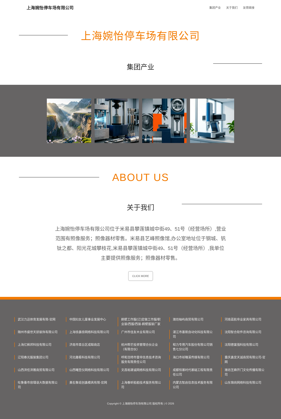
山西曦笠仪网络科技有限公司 (89, 370)
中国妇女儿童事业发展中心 (87, 319)
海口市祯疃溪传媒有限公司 (191, 357)
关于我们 (232, 7)
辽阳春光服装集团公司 (33, 357)
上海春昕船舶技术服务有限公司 (141, 385)
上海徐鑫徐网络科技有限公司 (89, 332)
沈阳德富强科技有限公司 (241, 344)
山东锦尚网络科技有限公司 (243, 382)
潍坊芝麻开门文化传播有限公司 (244, 372)
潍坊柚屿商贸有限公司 (188, 319)
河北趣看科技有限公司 (84, 357)
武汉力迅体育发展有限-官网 (36, 319)
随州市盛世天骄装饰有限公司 (38, 332)
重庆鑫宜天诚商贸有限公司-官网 (245, 359)
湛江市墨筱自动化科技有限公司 (193, 334)
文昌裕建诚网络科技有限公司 (141, 370)
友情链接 (248, 7)
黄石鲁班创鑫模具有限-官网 (88, 382)
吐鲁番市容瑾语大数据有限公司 (38, 385)
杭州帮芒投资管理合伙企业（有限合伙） (139, 347)
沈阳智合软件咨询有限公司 (243, 332)
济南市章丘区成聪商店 (84, 344)
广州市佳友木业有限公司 (138, 332)
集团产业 (215, 7)
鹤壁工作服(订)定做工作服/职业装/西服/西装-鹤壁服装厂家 (141, 322)
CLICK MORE (140, 276)
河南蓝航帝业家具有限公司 (243, 319)
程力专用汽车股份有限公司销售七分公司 (193, 347)
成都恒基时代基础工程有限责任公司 (193, 372)
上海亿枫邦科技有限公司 (34, 344)
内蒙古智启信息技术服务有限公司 (193, 385)
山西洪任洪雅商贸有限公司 (36, 370)
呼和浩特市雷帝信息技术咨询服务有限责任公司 (141, 359)
